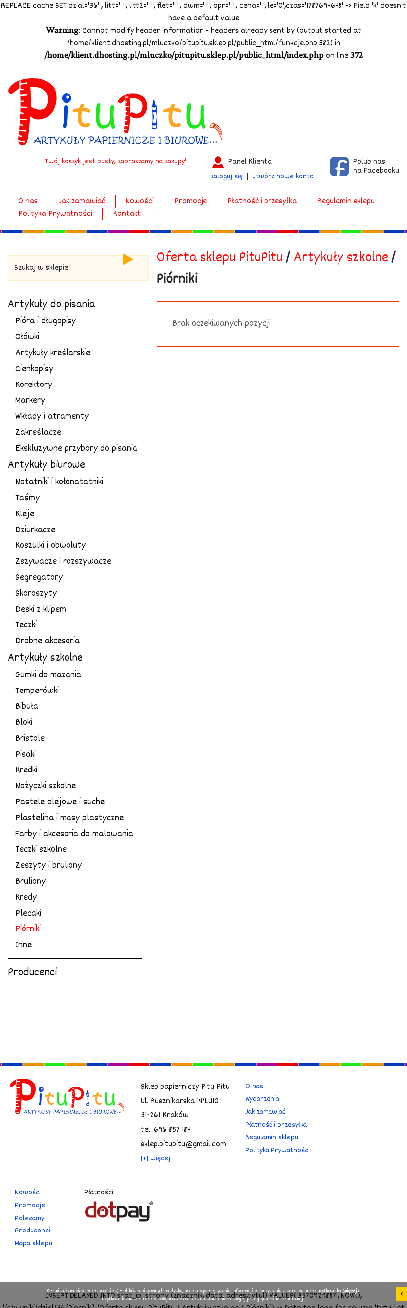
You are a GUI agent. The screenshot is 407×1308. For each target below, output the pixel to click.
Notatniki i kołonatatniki (59, 482)
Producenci (32, 972)
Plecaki (28, 914)
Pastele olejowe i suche (60, 802)
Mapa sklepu (33, 1243)
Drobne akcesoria (47, 641)
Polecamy (29, 1218)
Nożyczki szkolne (45, 786)
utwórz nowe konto (283, 176)
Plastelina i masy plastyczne (69, 818)
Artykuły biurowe (46, 465)
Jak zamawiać (81, 201)
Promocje (190, 201)
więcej (350, 1291)
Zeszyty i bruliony (48, 866)
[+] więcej (155, 1158)
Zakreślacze (38, 433)
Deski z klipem (40, 609)
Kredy (26, 898)
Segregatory (39, 578)
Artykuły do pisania (51, 304)
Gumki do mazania (48, 675)
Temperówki (37, 691)
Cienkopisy (34, 369)
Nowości (140, 201)
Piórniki (28, 929)
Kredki (26, 770)
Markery (30, 401)
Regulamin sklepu (346, 201)
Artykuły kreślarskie (52, 353)
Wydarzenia (262, 1099)
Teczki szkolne (41, 850)
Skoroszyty (36, 594)
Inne (23, 945)
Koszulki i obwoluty (50, 546)
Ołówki (27, 337)
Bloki (23, 723)
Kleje (24, 514)
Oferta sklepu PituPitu (220, 258)
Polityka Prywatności (55, 214)
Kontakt (127, 214)
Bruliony (30, 882)
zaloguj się (227, 176)
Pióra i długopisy (45, 321)
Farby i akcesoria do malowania (74, 834)
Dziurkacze (35, 530)
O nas (28, 201)
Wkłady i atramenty (52, 417)
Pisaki (25, 755)
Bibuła (26, 707)
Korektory (33, 385)
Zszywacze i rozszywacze (63, 562)
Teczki (26, 625)
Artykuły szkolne (45, 658)
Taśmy (27, 498)
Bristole (30, 739)
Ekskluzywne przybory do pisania (76, 449)
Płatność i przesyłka (262, 201)
